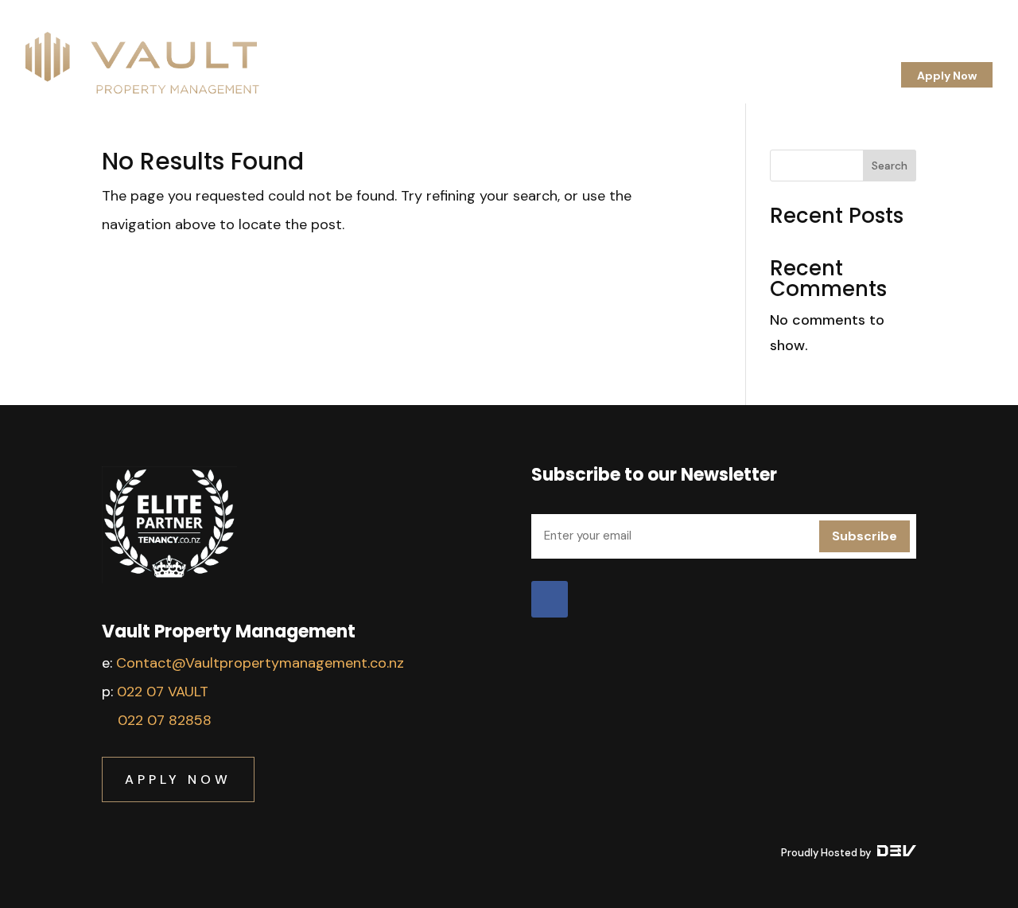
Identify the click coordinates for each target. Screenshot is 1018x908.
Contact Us (960, 52)
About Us (534, 52)
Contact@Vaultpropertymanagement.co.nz (260, 662)
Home (474, 52)
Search (889, 165)
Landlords (606, 52)
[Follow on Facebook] (549, 599)
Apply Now (947, 75)
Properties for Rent (771, 52)
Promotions (877, 52)
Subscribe (864, 536)
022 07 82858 (165, 720)
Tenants (676, 52)
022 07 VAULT (162, 691)
